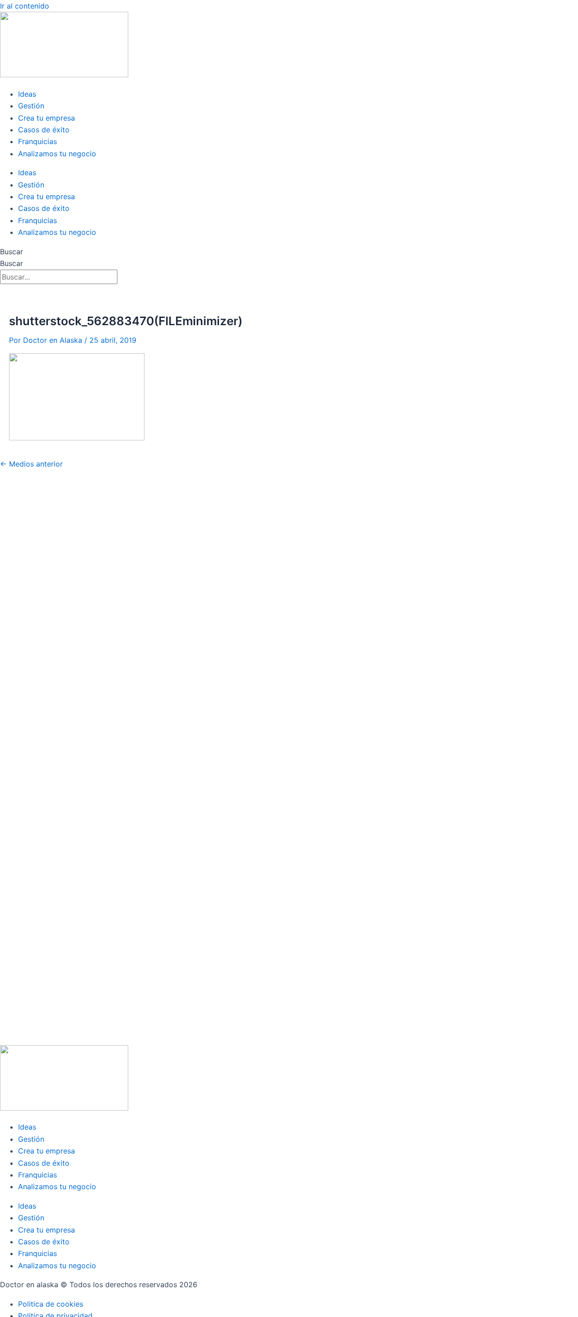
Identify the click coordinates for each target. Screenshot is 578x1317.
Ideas (27, 93)
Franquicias (37, 141)
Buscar (11, 251)
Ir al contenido (24, 5)
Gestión (31, 105)
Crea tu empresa (46, 117)
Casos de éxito (44, 129)
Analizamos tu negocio (57, 153)
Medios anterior (31, 463)
